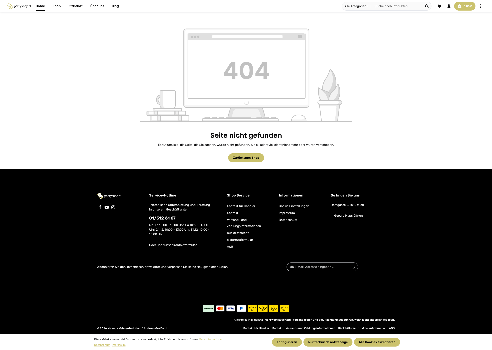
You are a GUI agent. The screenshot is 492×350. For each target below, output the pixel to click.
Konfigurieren (287, 342)
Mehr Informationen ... (212, 339)
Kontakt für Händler (241, 206)
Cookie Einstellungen (294, 206)
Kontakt (232, 213)
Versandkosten (302, 319)
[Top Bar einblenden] (480, 6)
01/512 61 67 (162, 218)
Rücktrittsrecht (238, 233)
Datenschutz (288, 220)
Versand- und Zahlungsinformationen (244, 223)
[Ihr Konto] (449, 6)
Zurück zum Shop (246, 157)
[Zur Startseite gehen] (19, 6)
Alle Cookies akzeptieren (377, 342)
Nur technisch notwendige (328, 342)
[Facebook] (100, 208)
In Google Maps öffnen (347, 215)
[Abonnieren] (354, 266)
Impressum (287, 213)
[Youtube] (107, 208)
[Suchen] (426, 6)
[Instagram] (113, 208)
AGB (230, 246)
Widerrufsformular (240, 240)
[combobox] (397, 6)
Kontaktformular (185, 245)
